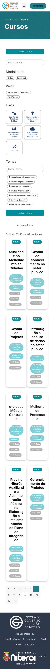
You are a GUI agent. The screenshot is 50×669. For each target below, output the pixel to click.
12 (31, 595)
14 (9, 601)
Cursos (14, 19)
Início (6, 19)
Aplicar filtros (25, 51)
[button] (24, 5)
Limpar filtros (25, 225)
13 (37, 595)
